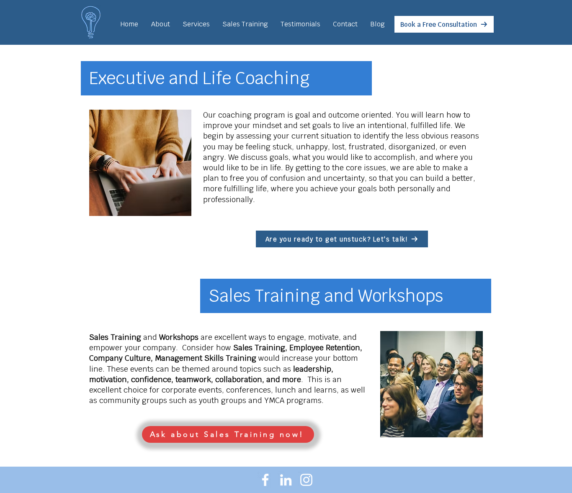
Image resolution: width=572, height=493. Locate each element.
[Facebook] (265, 480)
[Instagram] (306, 480)
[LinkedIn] (286, 480)
